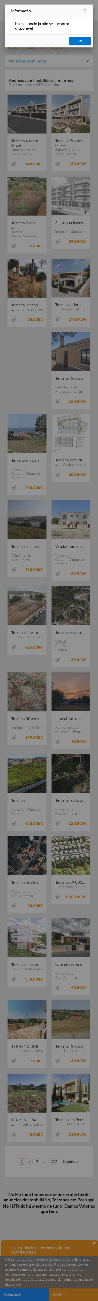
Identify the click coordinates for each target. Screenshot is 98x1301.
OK (80, 41)
